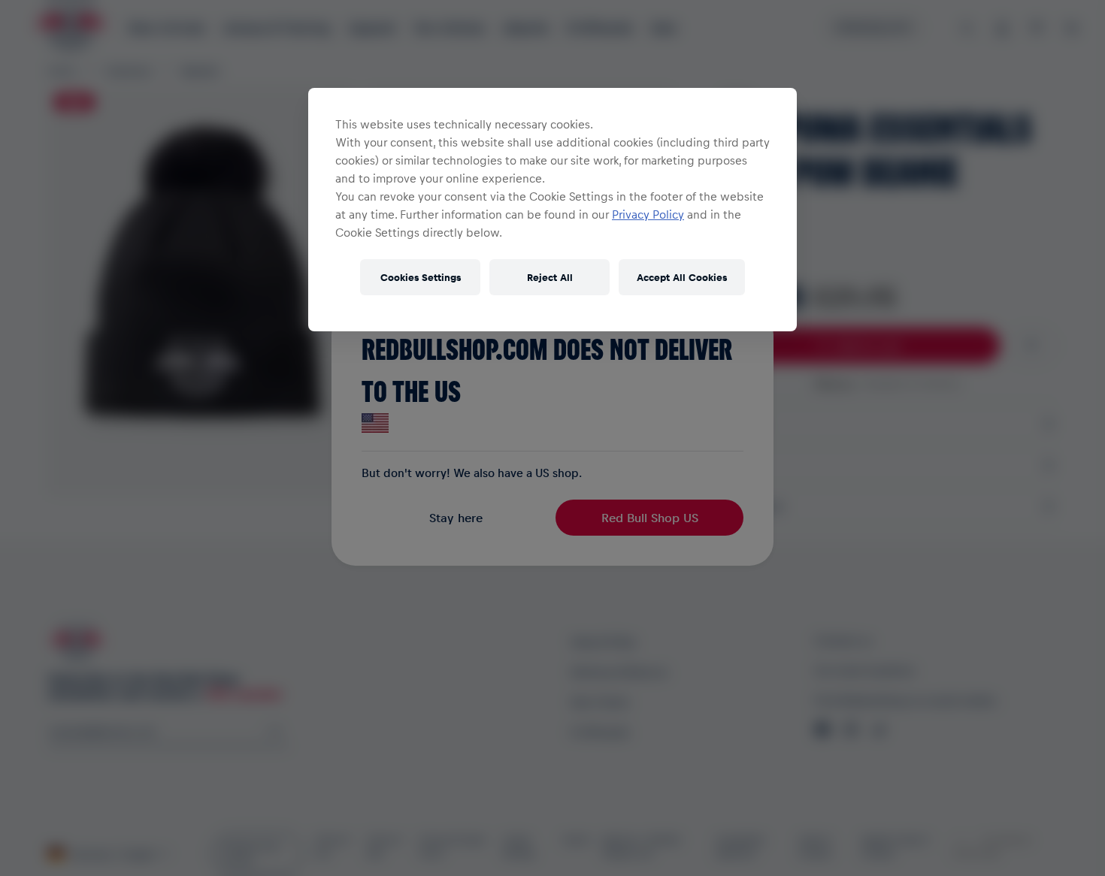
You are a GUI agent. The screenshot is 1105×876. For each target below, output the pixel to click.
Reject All (550, 276)
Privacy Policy (648, 214)
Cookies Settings (420, 276)
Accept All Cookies (682, 276)
